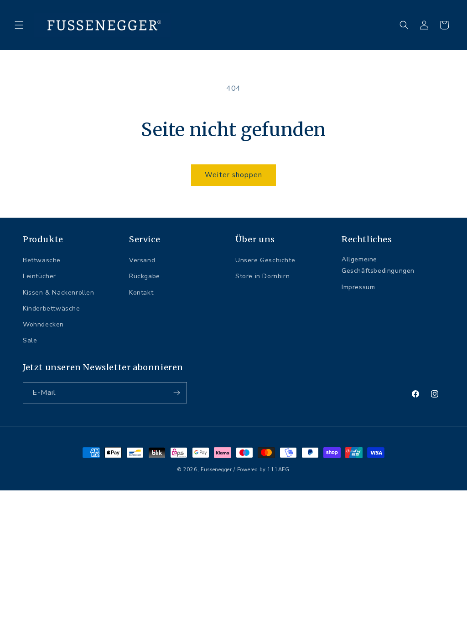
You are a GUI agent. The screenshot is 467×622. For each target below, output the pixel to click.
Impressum (358, 287)
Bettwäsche (42, 260)
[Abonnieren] (176, 392)
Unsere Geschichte (265, 260)
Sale (30, 340)
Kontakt (141, 292)
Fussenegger (216, 469)
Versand (142, 260)
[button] (19, 25)
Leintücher (39, 276)
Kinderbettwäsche (51, 308)
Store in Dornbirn (262, 276)
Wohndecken (43, 324)
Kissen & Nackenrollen (58, 292)
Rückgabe (144, 276)
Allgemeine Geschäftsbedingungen (378, 265)
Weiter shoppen (233, 174)
